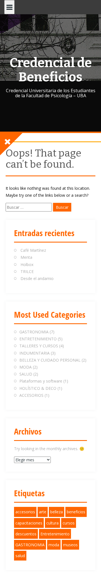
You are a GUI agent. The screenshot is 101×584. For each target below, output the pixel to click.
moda (54, 544)
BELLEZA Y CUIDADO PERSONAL (50, 360)
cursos (69, 523)
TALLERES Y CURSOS (38, 345)
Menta (26, 257)
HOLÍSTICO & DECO (37, 388)
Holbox (26, 264)
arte (42, 511)
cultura (52, 523)
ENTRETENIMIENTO (38, 338)
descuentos (25, 533)
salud (20, 555)
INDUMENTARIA (34, 353)
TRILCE (27, 271)
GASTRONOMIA (34, 331)
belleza (56, 511)
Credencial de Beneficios (51, 70)
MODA (25, 367)
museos (70, 544)
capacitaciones (28, 523)
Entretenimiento (55, 533)
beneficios (76, 511)
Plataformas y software (40, 381)
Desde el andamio (37, 278)
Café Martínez (33, 250)
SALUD (25, 374)
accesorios (25, 511)
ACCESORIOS (31, 395)
